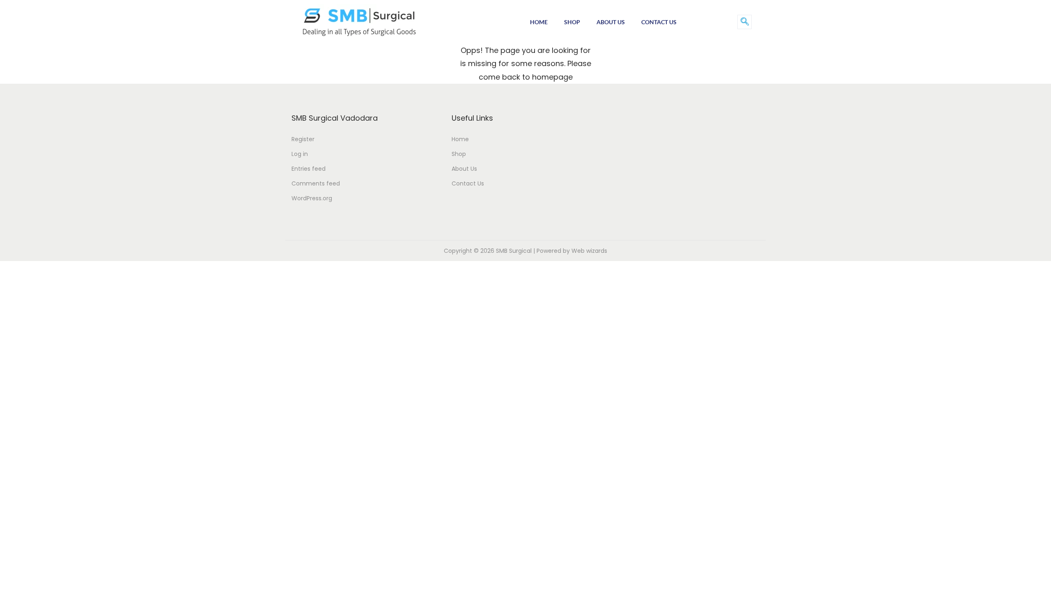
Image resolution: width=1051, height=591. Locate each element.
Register (302, 139)
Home (539, 21)
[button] (744, 22)
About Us (611, 21)
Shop (572, 21)
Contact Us (659, 21)
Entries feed (308, 169)
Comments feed (315, 183)
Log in (299, 154)
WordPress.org (311, 198)
